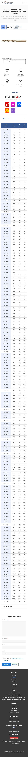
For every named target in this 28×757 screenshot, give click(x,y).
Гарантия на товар (14, 721)
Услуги (14, 690)
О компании (14, 706)
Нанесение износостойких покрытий (14, 697)
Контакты (14, 710)
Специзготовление (14, 693)
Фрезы (14, 675)
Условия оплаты (14, 719)
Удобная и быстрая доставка (21, 85)
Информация (14, 716)
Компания (14, 703)
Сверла (14, 677)
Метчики (14, 679)
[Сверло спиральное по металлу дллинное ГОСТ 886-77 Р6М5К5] (14, 40)
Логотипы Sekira (14, 712)
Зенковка (14, 686)
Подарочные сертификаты (6, 75)
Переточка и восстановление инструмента (14, 699)
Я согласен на (13, 659)
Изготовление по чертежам (14, 695)
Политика (14, 708)
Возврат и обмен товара (7, 84)
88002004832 (15, 734)
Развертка (14, 684)
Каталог (14, 672)
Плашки (14, 682)
